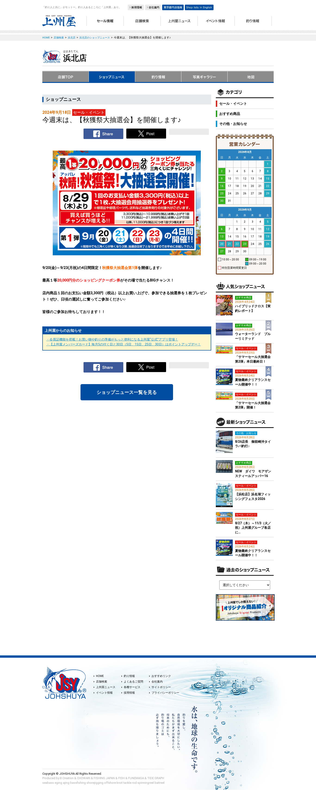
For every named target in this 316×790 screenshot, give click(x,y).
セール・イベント (233, 103)
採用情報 (129, 692)
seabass (48, 782)
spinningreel (145, 782)
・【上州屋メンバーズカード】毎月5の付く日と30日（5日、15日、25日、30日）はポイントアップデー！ (123, 344)
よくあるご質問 (133, 681)
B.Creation (67, 778)
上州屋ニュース (105, 687)
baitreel (159, 782)
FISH (121, 778)
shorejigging (95, 782)
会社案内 (157, 681)
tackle (127, 782)
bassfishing (78, 782)
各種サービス (132, 687)
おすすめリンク (161, 676)
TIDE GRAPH (155, 778)
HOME (100, 676)
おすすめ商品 (229, 114)
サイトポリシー (161, 687)
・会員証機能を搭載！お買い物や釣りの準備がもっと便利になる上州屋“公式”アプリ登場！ (112, 339)
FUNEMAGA (136, 778)
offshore (110, 782)
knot (120, 782)
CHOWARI (83, 778)
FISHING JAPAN (104, 778)
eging (58, 782)
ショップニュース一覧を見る (127, 392)
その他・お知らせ (233, 124)
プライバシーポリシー (165, 692)
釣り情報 (129, 676)
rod (134, 782)
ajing (66, 782)
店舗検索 (101, 681)
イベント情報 (104, 692)
